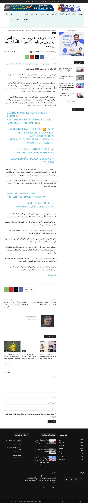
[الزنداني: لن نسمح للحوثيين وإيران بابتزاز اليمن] (80, 95)
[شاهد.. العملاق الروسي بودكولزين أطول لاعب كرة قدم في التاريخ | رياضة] (30, 346)
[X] (64, 1)
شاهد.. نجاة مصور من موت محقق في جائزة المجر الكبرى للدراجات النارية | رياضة (48, 356)
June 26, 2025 (45, 206)
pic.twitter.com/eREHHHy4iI (35, 152)
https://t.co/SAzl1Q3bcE (34, 149)
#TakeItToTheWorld (40, 142)
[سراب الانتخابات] (25, 456)
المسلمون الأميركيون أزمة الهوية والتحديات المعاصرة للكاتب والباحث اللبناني (16, 304)
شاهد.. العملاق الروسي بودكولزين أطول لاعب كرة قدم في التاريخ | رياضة (29, 356)
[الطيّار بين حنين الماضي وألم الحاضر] (25, 441)
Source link (52, 275)
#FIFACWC (48, 139)
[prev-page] (9, 363)
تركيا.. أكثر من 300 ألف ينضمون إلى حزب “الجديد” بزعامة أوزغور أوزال (66, 69)
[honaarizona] (31, 52)
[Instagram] (67, 1)
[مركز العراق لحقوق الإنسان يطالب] (25, 449)
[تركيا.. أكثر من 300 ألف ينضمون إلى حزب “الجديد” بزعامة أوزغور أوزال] (80, 69)
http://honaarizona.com (32, 320)
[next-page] (5, 363)
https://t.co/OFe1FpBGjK (25, 139)
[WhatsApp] (27, 57)
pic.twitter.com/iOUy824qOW (26, 196)
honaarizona (37, 51)
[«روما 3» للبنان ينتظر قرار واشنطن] (80, 77)
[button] (6, 14)
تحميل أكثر (72, 101)
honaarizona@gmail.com (43, 487)
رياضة (48, 30)
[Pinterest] (32, 57)
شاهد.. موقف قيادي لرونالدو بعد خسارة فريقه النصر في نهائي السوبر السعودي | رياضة (12, 356)
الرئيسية (54, 30)
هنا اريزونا (13, 501)
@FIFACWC (32, 132)
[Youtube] (58, 1)
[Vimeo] (61, 1)
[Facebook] (70, 1)
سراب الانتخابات (17, 455)
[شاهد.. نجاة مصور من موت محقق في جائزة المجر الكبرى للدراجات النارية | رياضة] (48, 346)
